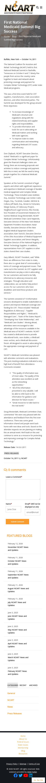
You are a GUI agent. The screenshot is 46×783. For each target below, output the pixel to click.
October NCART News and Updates (23, 560)
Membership (23, 748)
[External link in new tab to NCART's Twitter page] (21, 775)
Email (32, 505)
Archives (33, 685)
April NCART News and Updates (23, 643)
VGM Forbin (32, 772)
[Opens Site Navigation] (41, 7)
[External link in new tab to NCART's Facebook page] (16, 775)
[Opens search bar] (37, 7)
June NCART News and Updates (23, 616)
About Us (23, 739)
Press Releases (11, 453)
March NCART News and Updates (23, 657)
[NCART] (19, 7)
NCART (10, 700)
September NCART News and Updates (23, 574)
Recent (23, 685)
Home (7, 36)
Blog (14, 36)
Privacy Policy (12, 764)
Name (9, 504)
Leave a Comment (14, 477)
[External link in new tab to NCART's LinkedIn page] (30, 775)
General (11, 693)
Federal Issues (23, 742)
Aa (35, 780)
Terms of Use (34, 764)
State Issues (23, 745)
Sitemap (23, 764)
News (10, 706)
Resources (23, 753)
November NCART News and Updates (23, 547)
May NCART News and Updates (23, 629)
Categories (12, 685)
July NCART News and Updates (23, 602)
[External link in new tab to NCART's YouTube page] (25, 775)
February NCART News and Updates (23, 671)
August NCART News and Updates (23, 588)
